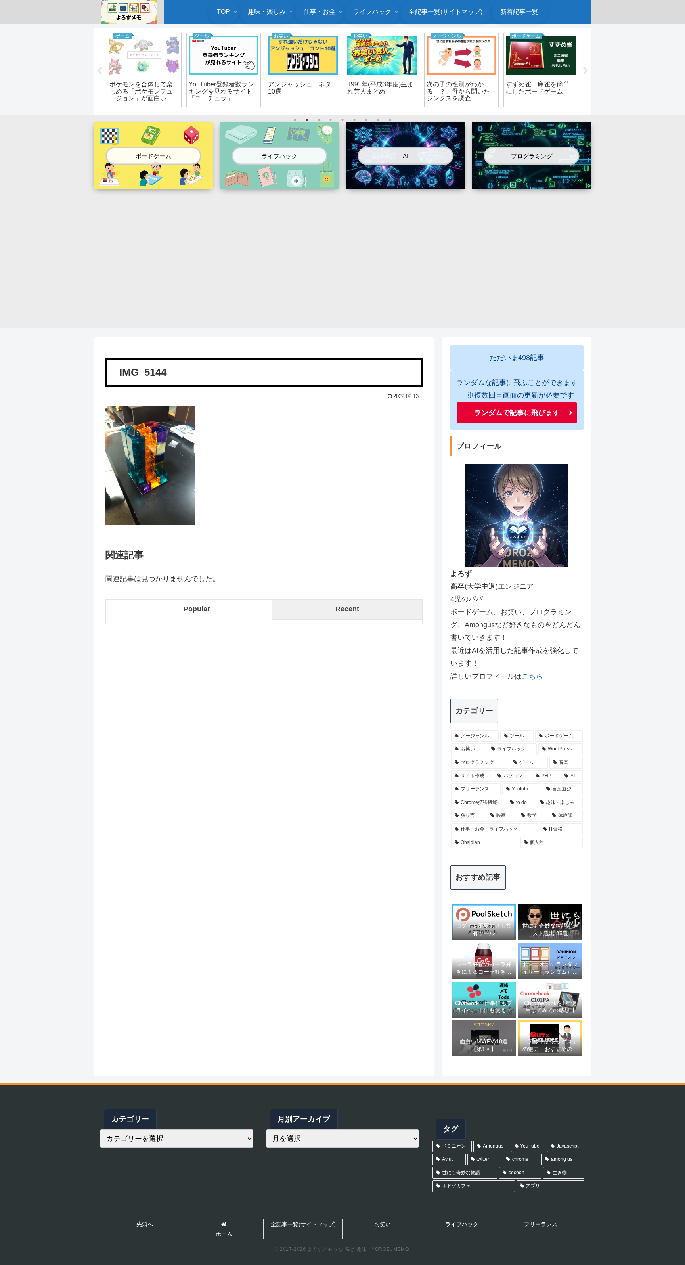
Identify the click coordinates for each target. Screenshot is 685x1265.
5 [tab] (342, 120)
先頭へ (144, 1224)
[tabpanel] (144, 70)
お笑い (382, 1224)
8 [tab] (378, 120)
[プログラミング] (531, 182)
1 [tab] (295, 120)
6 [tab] (354, 120)
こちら (532, 676)
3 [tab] (319, 120)
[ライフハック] (279, 183)
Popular (197, 609)
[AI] (405, 182)
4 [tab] (331, 120)
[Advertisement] (342, 254)
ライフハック (461, 1224)
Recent (347, 609)
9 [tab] (390, 120)
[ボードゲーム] (153, 183)
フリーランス (540, 1224)
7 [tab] (366, 120)
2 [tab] (307, 120)
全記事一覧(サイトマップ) (303, 1224)
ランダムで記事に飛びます (517, 413)
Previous (99, 71)
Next (585, 71)
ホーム (224, 1234)
